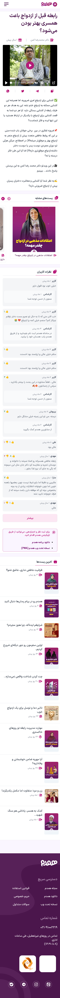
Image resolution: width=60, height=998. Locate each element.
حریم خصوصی (21, 896)
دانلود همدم (50, 896)
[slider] (18, 82)
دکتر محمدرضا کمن (39, 40)
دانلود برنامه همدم (41, 542)
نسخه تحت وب (49, 904)
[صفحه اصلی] (49, 4)
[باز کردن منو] (6, 4)
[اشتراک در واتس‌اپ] (8, 91)
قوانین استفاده (20, 888)
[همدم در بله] (11, 984)
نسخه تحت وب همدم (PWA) (35, 548)
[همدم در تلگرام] (23, 984)
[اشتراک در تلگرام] (37, 91)
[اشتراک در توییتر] (22, 91)
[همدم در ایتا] (48, 984)
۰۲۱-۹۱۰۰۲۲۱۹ (48, 927)
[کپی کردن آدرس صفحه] (52, 91)
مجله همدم (51, 888)
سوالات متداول (21, 904)
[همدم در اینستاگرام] (36, 984)
